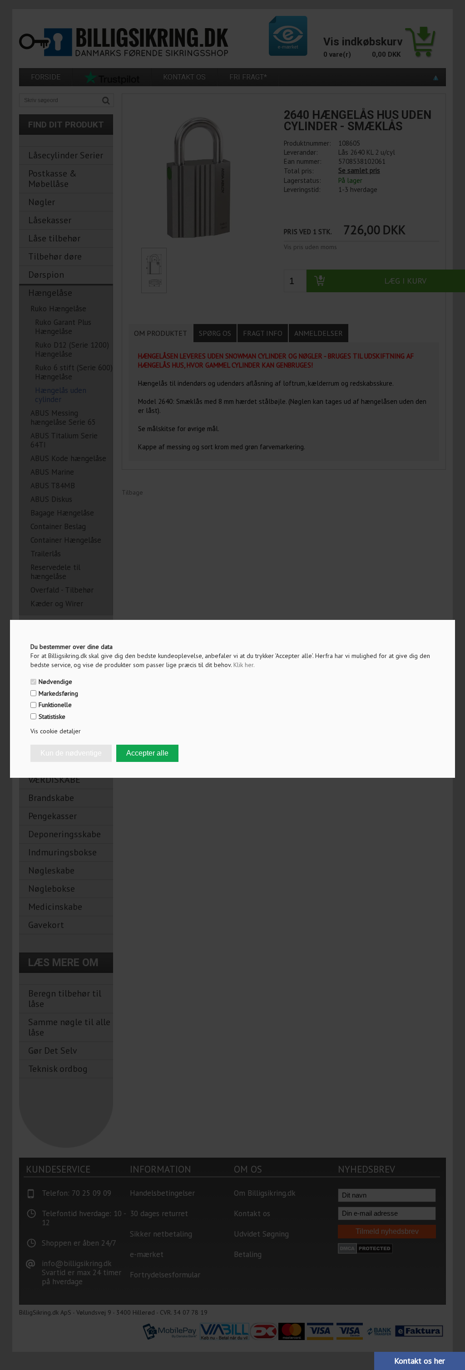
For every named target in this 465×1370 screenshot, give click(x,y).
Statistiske (52, 716)
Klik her (244, 665)
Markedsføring (58, 693)
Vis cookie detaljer (55, 731)
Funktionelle (55, 705)
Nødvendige (55, 682)
